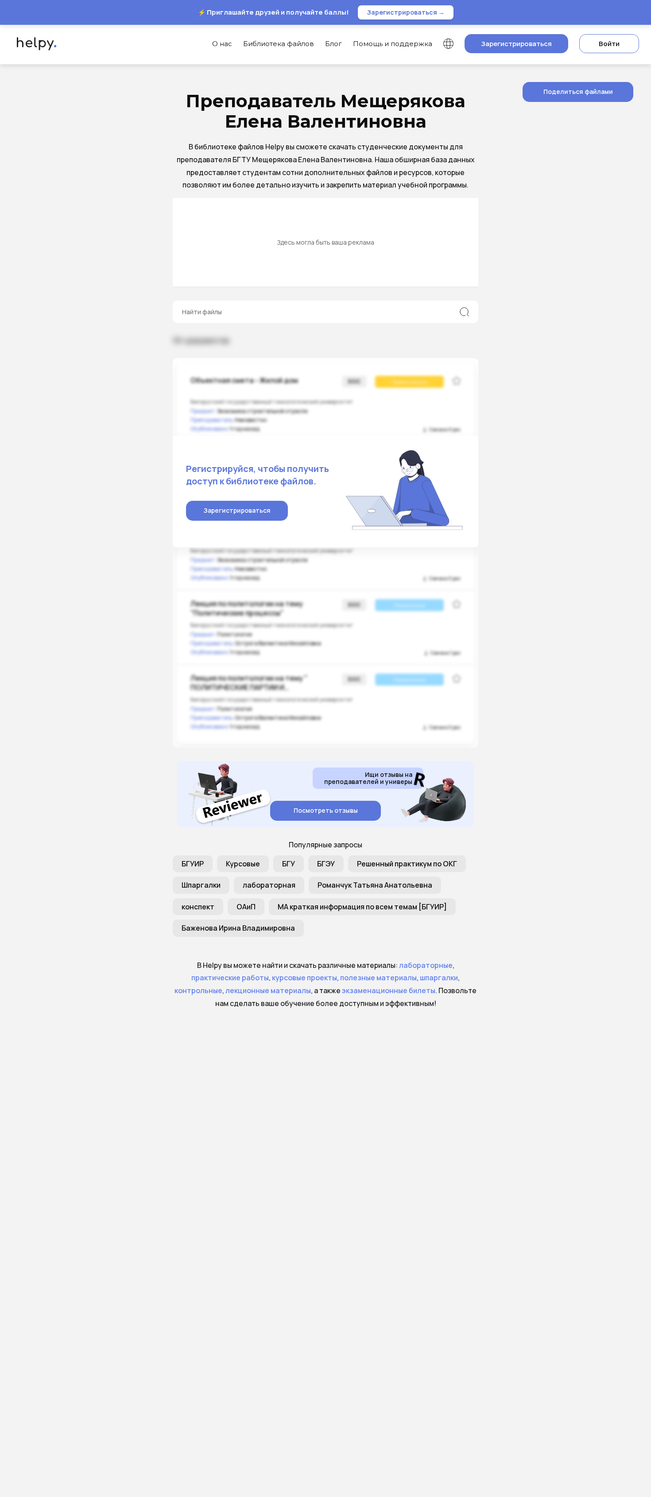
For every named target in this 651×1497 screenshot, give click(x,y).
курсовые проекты (304, 977)
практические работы (230, 977)
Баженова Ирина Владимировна (238, 928)
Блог (333, 43)
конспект (198, 907)
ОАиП (246, 907)
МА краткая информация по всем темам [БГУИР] (362, 907)
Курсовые (243, 864)
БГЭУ (326, 864)
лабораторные (426, 965)
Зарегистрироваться (516, 43)
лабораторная (269, 885)
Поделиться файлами (578, 91)
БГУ (288, 864)
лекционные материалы (268, 990)
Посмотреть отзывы (326, 810)
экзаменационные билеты (388, 990)
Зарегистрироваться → (406, 12)
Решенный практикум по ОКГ (407, 864)
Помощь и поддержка (392, 43)
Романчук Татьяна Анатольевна (375, 885)
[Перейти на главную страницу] (34, 44)
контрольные (198, 990)
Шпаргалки (201, 885)
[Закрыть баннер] (637, 12)
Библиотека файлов (278, 43)
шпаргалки (439, 977)
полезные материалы (378, 977)
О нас (222, 43)
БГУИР (193, 864)
